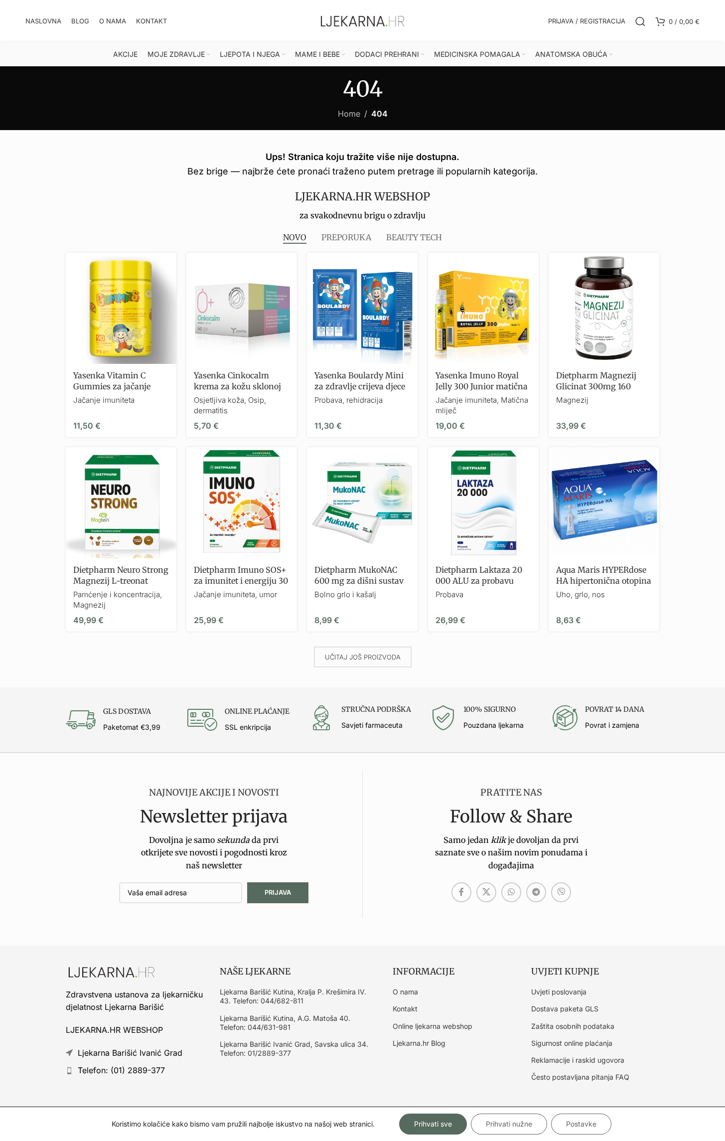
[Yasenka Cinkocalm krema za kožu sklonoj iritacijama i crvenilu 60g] (241, 308)
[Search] (640, 21)
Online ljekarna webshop (432, 1026)
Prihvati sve (433, 1124)
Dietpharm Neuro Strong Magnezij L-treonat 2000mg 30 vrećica (120, 581)
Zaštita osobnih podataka (572, 1026)
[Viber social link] (561, 892)
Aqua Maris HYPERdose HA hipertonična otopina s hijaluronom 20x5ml (603, 581)
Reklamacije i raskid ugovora (577, 1060)
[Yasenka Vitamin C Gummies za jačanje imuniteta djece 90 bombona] (121, 308)
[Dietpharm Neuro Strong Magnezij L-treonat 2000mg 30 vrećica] (121, 502)
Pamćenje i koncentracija (116, 594)
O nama (405, 991)
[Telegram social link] (536, 892)
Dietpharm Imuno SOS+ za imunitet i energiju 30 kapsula (241, 581)
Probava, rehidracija (348, 400)
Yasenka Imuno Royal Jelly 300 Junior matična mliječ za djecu (481, 386)
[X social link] (486, 892)
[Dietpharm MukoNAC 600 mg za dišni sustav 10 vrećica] (362, 502)
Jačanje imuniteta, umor (235, 594)
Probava (449, 594)
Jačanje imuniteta (104, 400)
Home (349, 114)
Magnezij (572, 400)
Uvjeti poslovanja (558, 991)
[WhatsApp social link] (511, 892)
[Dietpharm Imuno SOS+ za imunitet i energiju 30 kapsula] (241, 502)
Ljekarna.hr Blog (419, 1043)
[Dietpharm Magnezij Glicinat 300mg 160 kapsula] (604, 308)
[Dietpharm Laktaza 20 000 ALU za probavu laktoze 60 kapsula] (483, 502)
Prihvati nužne (509, 1124)
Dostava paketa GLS (564, 1008)
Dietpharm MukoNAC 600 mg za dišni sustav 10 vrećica (359, 581)
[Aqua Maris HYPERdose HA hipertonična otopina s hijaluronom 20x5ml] (604, 502)
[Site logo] (363, 20)
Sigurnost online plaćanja (571, 1043)
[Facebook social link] (461, 892)
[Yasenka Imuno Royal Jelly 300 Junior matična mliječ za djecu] (483, 308)
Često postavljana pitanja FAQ (580, 1077)
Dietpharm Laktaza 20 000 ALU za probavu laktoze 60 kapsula (478, 581)
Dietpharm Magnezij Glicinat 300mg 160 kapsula (596, 386)
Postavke (581, 1124)
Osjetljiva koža (219, 400)
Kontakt (405, 1008)
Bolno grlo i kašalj (345, 594)
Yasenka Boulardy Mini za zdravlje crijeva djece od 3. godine (359, 386)
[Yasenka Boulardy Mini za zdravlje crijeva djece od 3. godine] (362, 308)
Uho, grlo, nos (580, 594)
